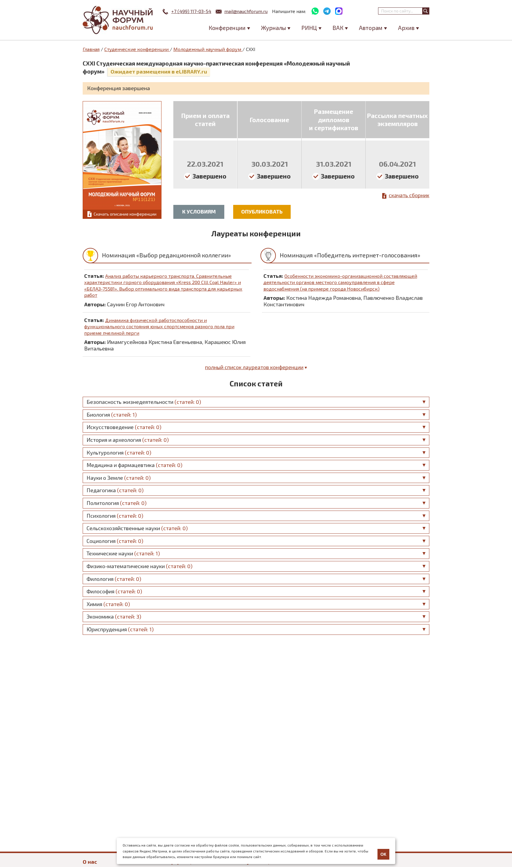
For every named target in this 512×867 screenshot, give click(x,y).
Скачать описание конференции (125, 213)
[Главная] (118, 20)
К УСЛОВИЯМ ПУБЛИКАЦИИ (198, 213)
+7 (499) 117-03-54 (191, 11)
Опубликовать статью (262, 213)
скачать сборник (409, 195)
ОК (383, 854)
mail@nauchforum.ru (246, 11)
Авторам (371, 27)
